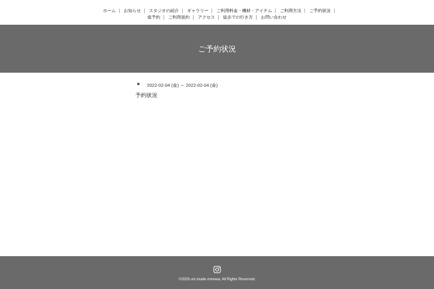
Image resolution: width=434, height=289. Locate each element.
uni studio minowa (205, 279)
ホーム (109, 11)
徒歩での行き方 (238, 17)
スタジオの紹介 (164, 11)
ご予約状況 (320, 11)
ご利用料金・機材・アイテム (244, 11)
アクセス (206, 17)
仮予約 (153, 17)
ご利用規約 (179, 17)
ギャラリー (197, 11)
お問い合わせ (274, 17)
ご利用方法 (290, 11)
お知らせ (132, 11)
